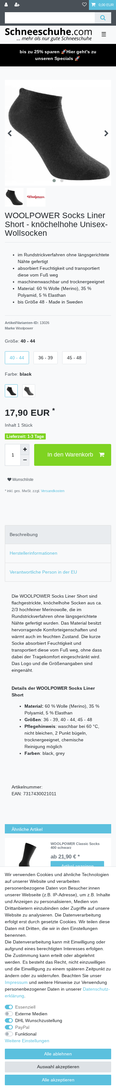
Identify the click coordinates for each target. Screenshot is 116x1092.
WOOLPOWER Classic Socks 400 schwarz (75, 845)
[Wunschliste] (84, 5)
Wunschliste (22, 479)
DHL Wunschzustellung (38, 1020)
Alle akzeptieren (58, 1079)
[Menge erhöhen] (24, 449)
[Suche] (103, 17)
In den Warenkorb (70, 454)
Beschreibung (24, 534)
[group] (27, 861)
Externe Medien (31, 1013)
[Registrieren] (17, 5)
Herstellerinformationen (33, 553)
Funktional (25, 1034)
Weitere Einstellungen (27, 1040)
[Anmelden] (6, 5)
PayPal (22, 1027)
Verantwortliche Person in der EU (43, 572)
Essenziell (25, 1007)
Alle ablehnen (58, 1053)
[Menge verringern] (24, 460)
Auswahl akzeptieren (58, 1066)
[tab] (58, 534)
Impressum (16, 982)
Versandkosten (52, 491)
